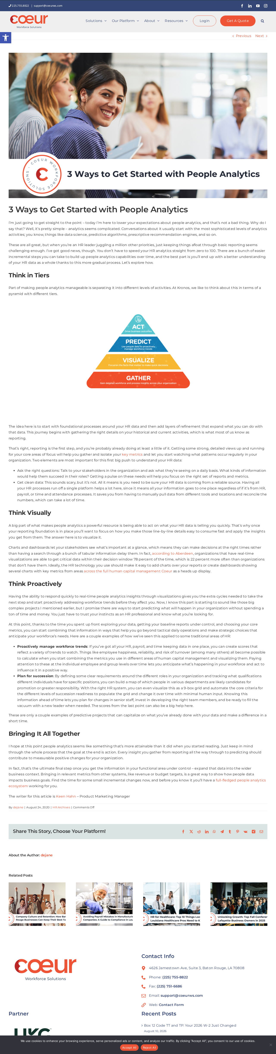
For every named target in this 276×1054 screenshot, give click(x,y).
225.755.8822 (20, 6)
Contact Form (171, 1005)
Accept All (129, 1047)
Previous (243, 36)
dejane (18, 807)
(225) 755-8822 (175, 977)
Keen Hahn (66, 796)
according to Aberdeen (172, 553)
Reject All (149, 1047)
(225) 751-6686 (169, 986)
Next (259, 36)
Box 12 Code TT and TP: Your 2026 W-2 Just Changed (190, 1025)
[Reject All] (270, 1045)
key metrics (132, 454)
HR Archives (61, 807)
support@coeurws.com (48, 6)
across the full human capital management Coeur (128, 571)
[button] (5, 37)
